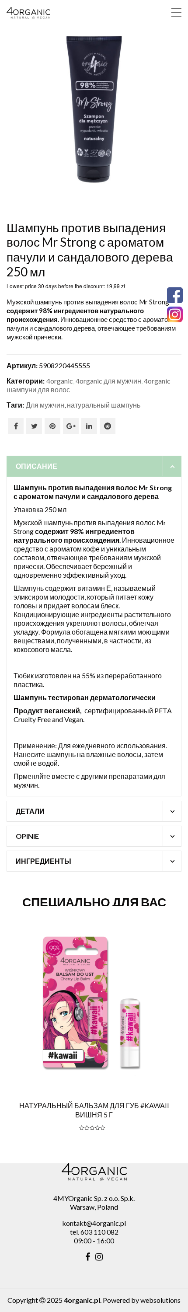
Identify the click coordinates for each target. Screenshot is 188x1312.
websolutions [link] (160, 1300)
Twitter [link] (34, 426)
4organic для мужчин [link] (108, 381)
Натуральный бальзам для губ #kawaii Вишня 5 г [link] (94, 1110)
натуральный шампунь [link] (103, 405)
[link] (176, 12)
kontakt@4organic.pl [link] (94, 1223)
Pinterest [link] (52, 426)
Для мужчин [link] (45, 405)
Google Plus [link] (71, 426)
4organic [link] (59, 381)
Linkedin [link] (89, 426)
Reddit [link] (107, 426)
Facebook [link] (16, 426)
